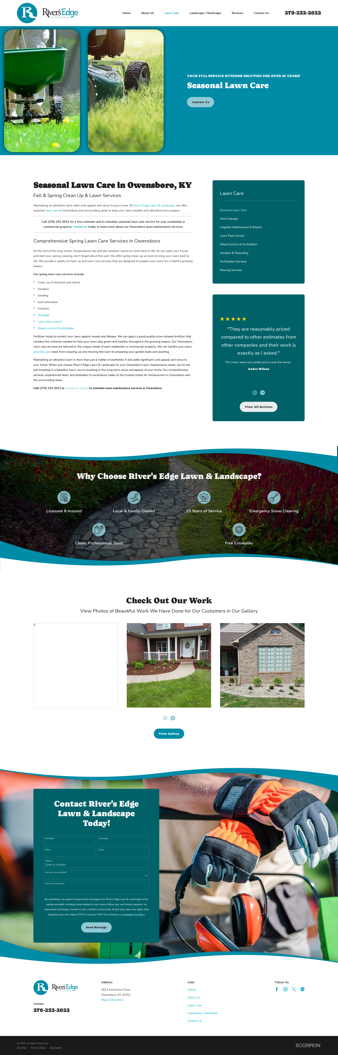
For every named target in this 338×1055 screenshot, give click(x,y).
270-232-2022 (303, 13)
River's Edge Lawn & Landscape (154, 205)
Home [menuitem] (126, 13)
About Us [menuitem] (147, 13)
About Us (194, 997)
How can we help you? (54, 884)
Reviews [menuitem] (237, 13)
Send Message (96, 927)
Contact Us (200, 102)
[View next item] (262, 392)
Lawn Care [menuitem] (172, 13)
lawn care (52, 211)
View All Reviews (259, 406)
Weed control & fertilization (56, 328)
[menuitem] (258, 210)
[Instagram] (285, 989)
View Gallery (169, 733)
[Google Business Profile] (303, 989)
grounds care (41, 352)
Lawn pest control (50, 322)
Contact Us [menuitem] (261, 13)
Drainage (43, 315)
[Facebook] (277, 989)
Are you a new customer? (56, 872)
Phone (47, 850)
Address (48, 861)
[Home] (47, 13)
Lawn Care (195, 1005)
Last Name (103, 838)
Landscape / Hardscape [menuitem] (205, 13)
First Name (49, 838)
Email (101, 850)
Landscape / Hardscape (203, 1013)
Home (192, 990)
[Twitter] (294, 989)
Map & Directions (112, 1000)
